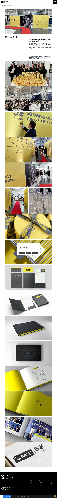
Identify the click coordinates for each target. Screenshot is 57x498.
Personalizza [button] (35, 252)
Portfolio (5, 5)
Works (40, 480)
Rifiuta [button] (28, 252)
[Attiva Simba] (55, 496)
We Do (31, 484)
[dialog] (28, 249)
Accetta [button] (22, 252)
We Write (40, 482)
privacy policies (33, 496)
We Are (31, 482)
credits (38, 496)
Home (2, 5)
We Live (40, 484)
